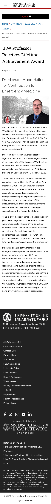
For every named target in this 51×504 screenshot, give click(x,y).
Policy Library (9, 403)
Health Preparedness (13, 398)
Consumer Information (13, 346)
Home (5, 23)
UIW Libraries (10, 372)
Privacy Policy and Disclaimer (17, 385)
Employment (9, 394)
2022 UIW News (33, 23)
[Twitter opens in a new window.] (10, 414)
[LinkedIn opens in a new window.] (29, 414)
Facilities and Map (12, 363)
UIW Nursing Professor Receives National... (24, 455)
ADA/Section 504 (12, 342)
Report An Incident (12, 377)
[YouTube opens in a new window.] (23, 414)
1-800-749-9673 (31, 328)
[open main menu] (6, 4)
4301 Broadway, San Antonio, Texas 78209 (24, 324)
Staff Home (9, 359)
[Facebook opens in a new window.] (5, 414)
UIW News (16, 23)
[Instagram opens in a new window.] (16, 414)
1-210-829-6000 (11, 328)
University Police (11, 368)
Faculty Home (10, 355)
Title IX (7, 390)
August (5, 28)
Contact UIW (9, 350)
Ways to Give (9, 381)
